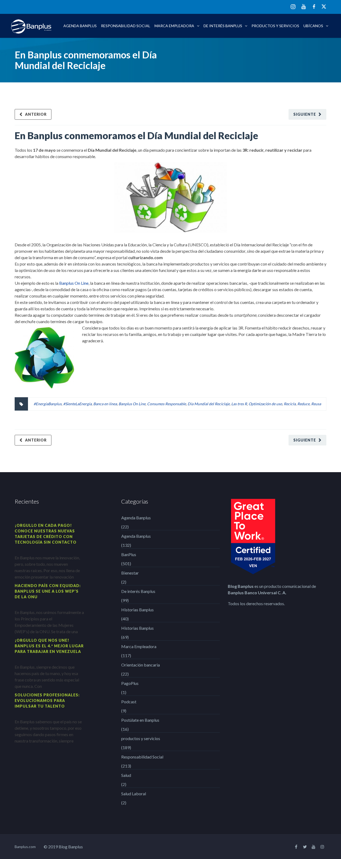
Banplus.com (25, 846)
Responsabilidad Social (125, 25)
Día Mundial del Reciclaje (209, 404)
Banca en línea (105, 404)
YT (303, 6)
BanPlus (128, 554)
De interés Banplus (223, 25)
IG (293, 7)
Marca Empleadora (174, 25)
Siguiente (304, 114)
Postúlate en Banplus (140, 719)
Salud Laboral (133, 793)
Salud (126, 775)
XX (324, 6)
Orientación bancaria (140, 664)
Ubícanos (313, 25)
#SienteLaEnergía (77, 404)
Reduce (303, 404)
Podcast (128, 701)
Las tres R (239, 404)
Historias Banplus (137, 609)
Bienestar (130, 572)
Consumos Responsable (166, 404)
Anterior (36, 114)
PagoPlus (130, 683)
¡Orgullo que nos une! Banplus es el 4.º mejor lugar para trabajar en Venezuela (49, 646)
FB (314, 6)
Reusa (316, 404)
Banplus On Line (73, 283)
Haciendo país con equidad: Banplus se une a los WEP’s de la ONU (48, 591)
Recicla (290, 404)
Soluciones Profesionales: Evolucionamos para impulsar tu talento (47, 700)
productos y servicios (275, 25)
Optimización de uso (265, 404)
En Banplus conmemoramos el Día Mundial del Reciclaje (136, 135)
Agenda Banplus (80, 25)
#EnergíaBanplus (48, 404)
